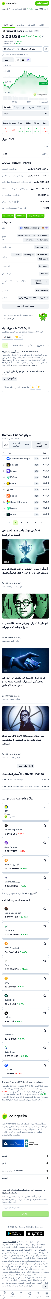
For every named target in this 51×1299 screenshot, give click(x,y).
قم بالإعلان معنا (9, 318)
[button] (26, 235)
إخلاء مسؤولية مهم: (9, 1242)
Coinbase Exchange (28, 365)
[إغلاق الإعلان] (44, 807)
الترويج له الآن (29, 893)
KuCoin (14, 365)
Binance (5, 360)
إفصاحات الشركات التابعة (10, 439)
